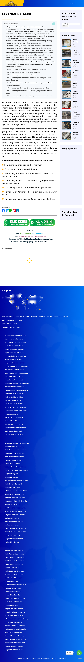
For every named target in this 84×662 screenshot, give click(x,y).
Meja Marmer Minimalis (12, 588)
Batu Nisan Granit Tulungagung (16, 373)
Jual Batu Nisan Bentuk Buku (14, 561)
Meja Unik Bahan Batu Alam (14, 400)
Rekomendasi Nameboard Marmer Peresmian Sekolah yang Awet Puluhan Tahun (76, 72)
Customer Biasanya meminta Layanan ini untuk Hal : (27, 69)
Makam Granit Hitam (12, 535)
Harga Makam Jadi (11, 605)
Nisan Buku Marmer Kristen (14, 394)
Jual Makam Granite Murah (14, 632)
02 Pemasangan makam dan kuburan (21, 75)
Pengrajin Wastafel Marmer (14, 363)
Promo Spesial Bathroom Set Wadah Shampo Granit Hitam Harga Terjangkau (76, 51)
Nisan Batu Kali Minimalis (13, 602)
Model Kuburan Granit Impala (15, 629)
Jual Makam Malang (11, 525)
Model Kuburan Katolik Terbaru (15, 532)
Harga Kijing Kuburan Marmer (15, 612)
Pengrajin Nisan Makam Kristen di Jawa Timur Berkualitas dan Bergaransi (76, 123)
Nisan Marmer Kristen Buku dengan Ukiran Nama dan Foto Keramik (76, 41)
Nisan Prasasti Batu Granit (13, 564)
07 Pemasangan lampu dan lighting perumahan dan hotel (29, 96)
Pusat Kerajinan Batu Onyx (13, 424)
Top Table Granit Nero (12, 592)
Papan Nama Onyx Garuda (14, 353)
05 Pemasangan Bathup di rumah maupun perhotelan (28, 88)
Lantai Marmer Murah (12, 477)
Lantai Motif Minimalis (12, 487)
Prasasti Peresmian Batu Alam (15, 335)
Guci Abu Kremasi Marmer (13, 417)
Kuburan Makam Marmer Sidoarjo (16, 619)
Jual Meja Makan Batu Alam (14, 494)
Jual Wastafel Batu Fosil (13, 431)
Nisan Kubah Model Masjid (13, 346)
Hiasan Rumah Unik (11, 581)
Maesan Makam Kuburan (13, 646)
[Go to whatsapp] (79, 652)
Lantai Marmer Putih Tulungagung (16, 383)
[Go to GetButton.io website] (79, 658)
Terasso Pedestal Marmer (13, 434)
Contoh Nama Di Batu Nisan (14, 557)
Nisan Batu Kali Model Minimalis (15, 501)
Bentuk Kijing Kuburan (12, 542)
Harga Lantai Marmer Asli (13, 380)
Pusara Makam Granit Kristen (15, 342)
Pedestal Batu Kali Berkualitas (15, 356)
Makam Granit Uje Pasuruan (14, 626)
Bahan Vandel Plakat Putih (13, 404)
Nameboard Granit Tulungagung (16, 411)
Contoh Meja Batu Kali (12, 595)
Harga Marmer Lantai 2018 (13, 376)
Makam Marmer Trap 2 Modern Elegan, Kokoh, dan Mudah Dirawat (76, 134)
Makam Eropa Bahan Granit (14, 370)
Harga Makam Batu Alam (13, 539)
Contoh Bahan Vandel (12, 464)
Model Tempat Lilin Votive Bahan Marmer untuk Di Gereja (76, 113)
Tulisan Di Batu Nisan (11, 568)
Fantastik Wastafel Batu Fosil (15, 498)
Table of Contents (11, 24)
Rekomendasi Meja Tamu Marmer (16, 491)
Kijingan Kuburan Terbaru (13, 609)
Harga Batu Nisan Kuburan (13, 650)
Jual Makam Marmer (11, 518)
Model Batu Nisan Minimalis (14, 571)
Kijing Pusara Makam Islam (14, 339)
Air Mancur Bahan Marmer (14, 575)
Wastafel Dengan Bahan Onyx (15, 511)
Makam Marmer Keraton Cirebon (16, 481)
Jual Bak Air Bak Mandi (12, 505)
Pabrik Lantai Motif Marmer (14, 349)
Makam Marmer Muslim (13, 622)
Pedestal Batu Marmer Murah (15, 428)
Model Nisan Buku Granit (13, 484)
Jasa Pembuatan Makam (13, 522)
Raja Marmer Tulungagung (14, 446)
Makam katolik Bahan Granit (14, 643)
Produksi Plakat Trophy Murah (15, 407)
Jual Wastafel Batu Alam (13, 578)
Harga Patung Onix (11, 414)
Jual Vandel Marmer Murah (14, 359)
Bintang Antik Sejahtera (41, 658)
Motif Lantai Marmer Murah (14, 397)
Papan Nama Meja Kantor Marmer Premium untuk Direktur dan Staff (76, 82)
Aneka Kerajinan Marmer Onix (15, 585)
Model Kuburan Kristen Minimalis (16, 390)
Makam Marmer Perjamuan (14, 387)
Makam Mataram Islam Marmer (16, 366)
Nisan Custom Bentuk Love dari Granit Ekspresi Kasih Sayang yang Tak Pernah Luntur (76, 61)
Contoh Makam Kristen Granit (15, 528)
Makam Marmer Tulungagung (15, 636)
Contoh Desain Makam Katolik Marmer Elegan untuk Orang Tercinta (76, 92)
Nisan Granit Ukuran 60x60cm (15, 598)
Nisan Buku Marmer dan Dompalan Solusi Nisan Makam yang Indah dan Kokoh (76, 103)
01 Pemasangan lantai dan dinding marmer (23, 72)
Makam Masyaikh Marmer (13, 615)
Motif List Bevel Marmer (12, 421)
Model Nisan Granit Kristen (13, 551)
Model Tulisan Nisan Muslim (14, 554)
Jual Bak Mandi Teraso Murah (15, 508)
